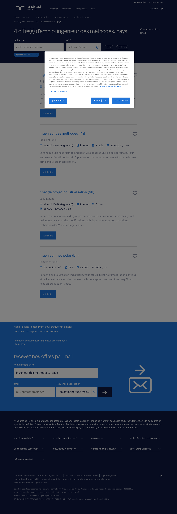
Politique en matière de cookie (110, 86)
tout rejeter (100, 100)
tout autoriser (121, 100)
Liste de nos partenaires (58, 91)
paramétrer (58, 100)
